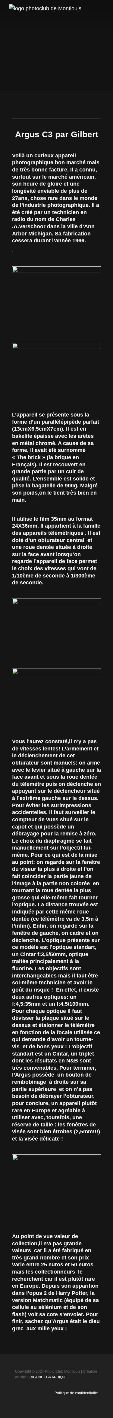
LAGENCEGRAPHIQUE (48, 1377)
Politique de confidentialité (76, 1393)
